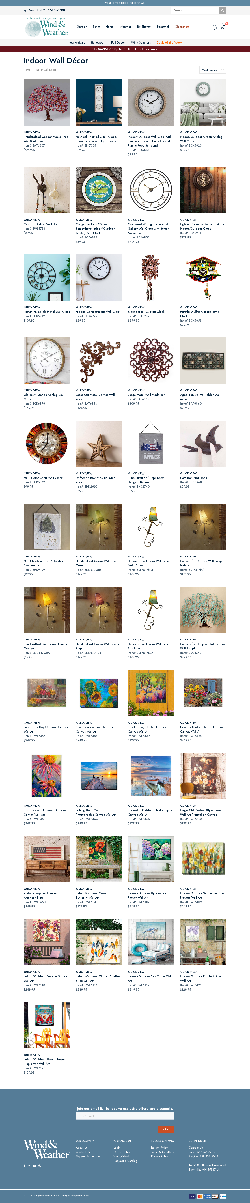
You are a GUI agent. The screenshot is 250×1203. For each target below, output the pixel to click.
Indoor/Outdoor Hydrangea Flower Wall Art (147, 895)
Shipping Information (88, 1157)
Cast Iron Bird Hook (193, 478)
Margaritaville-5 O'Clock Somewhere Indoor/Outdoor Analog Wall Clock (95, 228)
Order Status (121, 1152)
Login (116, 1148)
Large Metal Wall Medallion (146, 395)
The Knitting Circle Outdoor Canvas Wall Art (147, 729)
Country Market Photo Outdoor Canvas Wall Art (201, 729)
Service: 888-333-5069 (203, 1157)
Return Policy (159, 1148)
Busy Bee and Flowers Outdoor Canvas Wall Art (45, 812)
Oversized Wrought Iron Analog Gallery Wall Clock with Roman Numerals (149, 228)
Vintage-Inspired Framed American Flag (40, 895)
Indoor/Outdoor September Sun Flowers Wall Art (202, 895)
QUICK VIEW (32, 132)
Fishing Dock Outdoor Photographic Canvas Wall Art (96, 812)
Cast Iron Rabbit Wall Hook (42, 224)
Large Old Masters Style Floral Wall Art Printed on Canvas (200, 812)
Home (27, 70)
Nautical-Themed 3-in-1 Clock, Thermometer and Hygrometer (96, 139)
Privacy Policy (159, 1157)
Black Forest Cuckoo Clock (146, 312)
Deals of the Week (169, 42)
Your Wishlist (121, 1157)
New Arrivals (76, 42)
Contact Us (83, 1152)
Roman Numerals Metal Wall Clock (47, 312)
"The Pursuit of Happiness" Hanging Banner (146, 480)
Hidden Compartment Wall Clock (98, 312)
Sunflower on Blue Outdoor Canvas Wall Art (94, 729)
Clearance (182, 27)
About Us (81, 1148)
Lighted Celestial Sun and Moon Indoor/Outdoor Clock (202, 226)
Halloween (98, 42)
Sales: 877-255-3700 (202, 1152)
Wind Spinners (141, 42)
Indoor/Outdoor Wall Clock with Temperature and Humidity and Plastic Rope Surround (150, 141)
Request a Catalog (125, 1161)
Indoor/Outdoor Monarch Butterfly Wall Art (93, 895)
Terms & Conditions (163, 1152)
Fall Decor (118, 42)
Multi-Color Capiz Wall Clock (43, 478)
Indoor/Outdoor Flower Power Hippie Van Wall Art (44, 1061)
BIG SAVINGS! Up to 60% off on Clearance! (125, 49)
